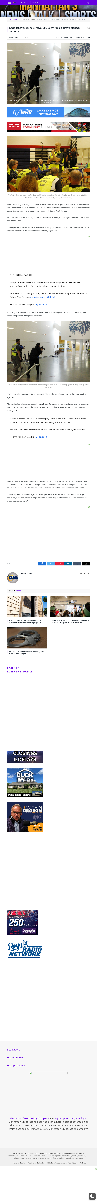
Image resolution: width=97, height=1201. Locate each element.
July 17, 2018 (41, 304)
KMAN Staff (13, 37)
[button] (92, 1196)
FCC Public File (15, 1057)
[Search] (88, 2)
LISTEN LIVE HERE (17, 668)
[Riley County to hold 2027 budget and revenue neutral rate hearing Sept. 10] (27, 606)
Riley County (77, 37)
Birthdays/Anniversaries (56, 1163)
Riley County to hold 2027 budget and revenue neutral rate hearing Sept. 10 (25, 621)
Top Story (86, 37)
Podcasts (83, 1163)
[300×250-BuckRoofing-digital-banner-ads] (25, 796)
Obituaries (40, 1163)
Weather (31, 1163)
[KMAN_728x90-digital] (48, 131)
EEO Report (13, 1049)
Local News (59, 37)
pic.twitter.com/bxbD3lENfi (42, 297)
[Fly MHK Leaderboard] (48, 117)
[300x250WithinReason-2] (25, 831)
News (15, 1163)
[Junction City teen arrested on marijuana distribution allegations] (27, 637)
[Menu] (9, 2)
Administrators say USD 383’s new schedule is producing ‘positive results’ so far (70, 621)
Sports (22, 1163)
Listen (35, 3)
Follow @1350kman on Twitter (23, 1153)
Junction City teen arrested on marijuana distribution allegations (26, 652)
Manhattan (68, 37)
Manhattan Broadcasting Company (29, 1118)
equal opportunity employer (71, 1118)
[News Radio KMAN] (14, 2)
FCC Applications (16, 1065)
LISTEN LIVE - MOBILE (19, 671)
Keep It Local (72, 1163)
